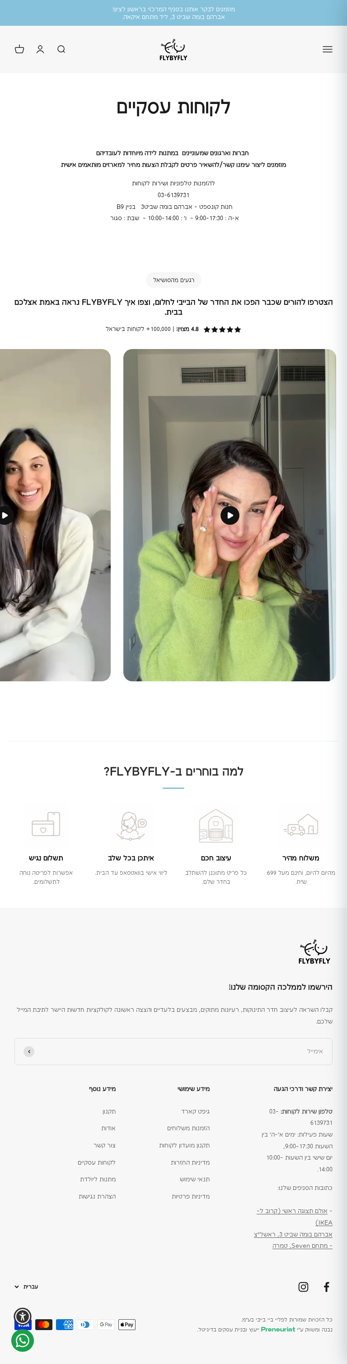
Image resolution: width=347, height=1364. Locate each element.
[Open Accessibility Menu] (23, 1316)
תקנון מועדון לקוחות (184, 1145)
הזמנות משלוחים (188, 1128)
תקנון (109, 1111)
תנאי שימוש (195, 1179)
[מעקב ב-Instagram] (303, 1287)
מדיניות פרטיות (191, 1196)
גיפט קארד (195, 1111)
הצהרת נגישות (97, 1196)
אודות (108, 1128)
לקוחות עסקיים (97, 1162)
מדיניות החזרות (190, 1162)
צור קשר (105, 1145)
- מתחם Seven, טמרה (302, 1245)
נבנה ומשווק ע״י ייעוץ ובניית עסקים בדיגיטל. (265, 1329)
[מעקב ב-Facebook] (326, 1287)
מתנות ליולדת (98, 1179)
